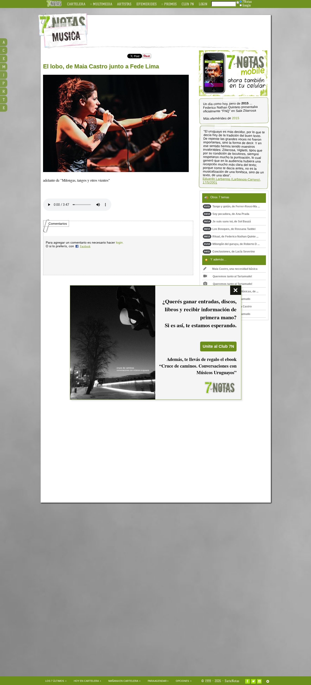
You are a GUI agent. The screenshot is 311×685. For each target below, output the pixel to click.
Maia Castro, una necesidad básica (234, 268)
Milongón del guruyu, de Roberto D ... (232, 244)
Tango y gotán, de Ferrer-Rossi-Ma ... (232, 206)
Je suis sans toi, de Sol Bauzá (227, 221)
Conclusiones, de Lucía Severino (229, 251)
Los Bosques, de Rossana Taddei (229, 229)
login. (120, 242)
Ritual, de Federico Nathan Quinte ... (231, 236)
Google (246, 5)
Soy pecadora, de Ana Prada (226, 214)
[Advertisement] (185, 27)
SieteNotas (232, 681)
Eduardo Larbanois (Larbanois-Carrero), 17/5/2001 (232, 180)
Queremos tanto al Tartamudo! (232, 276)
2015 (235, 118)
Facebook (85, 246)
